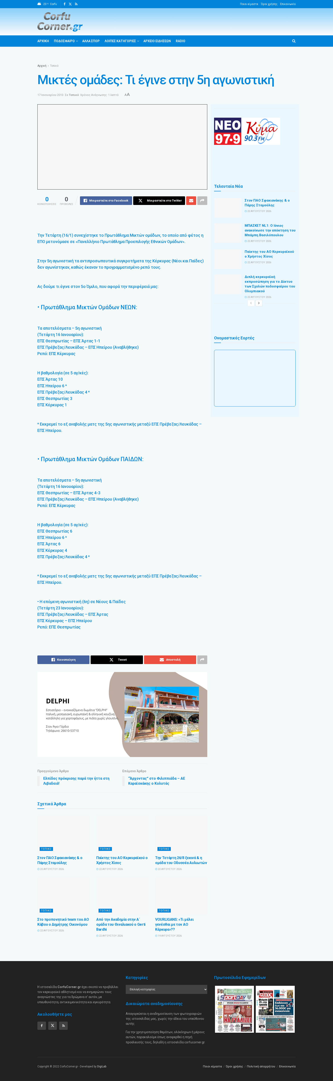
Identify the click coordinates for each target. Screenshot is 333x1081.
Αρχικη (43, 41)
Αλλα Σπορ (91, 41)
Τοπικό (54, 65)
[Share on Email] (191, 200)
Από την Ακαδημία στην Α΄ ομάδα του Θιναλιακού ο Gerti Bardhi (120, 924)
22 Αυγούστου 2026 (51, 869)
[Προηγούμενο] (251, 303)
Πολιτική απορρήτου (261, 1066)
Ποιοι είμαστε (249, 4)
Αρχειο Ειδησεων (157, 41)
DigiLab (101, 1066)
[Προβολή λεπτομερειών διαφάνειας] (122, 714)
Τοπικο (46, 848)
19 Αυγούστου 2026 (169, 935)
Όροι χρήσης (269, 4)
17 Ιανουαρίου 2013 (50, 95)
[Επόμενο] (259, 303)
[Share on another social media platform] (202, 200)
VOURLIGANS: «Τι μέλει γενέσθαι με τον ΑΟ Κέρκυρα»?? (174, 924)
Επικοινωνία (288, 4)
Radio (180, 41)
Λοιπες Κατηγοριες (120, 41)
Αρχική (41, 65)
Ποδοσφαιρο (64, 41)
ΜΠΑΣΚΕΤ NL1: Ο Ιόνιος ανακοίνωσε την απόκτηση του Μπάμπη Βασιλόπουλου (270, 230)
